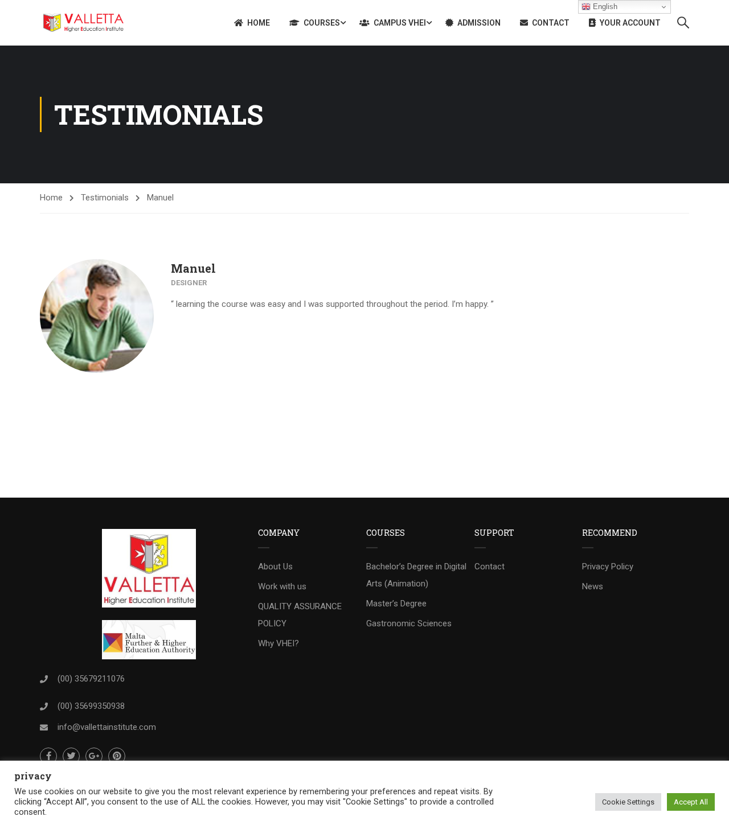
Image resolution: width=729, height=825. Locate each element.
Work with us (282, 586)
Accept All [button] (691, 802)
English (604, 6)
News (592, 586)
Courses (322, 22)
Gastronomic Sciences (409, 623)
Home (258, 22)
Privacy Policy (607, 566)
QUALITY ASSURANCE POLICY (300, 615)
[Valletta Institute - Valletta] (83, 23)
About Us (275, 566)
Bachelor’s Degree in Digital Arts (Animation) (416, 575)
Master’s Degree (396, 603)
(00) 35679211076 (91, 679)
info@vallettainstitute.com (107, 727)
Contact (551, 22)
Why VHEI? (278, 643)
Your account (630, 22)
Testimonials (105, 197)
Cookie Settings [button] (628, 802)
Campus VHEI (400, 22)
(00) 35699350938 (91, 706)
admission (479, 22)
